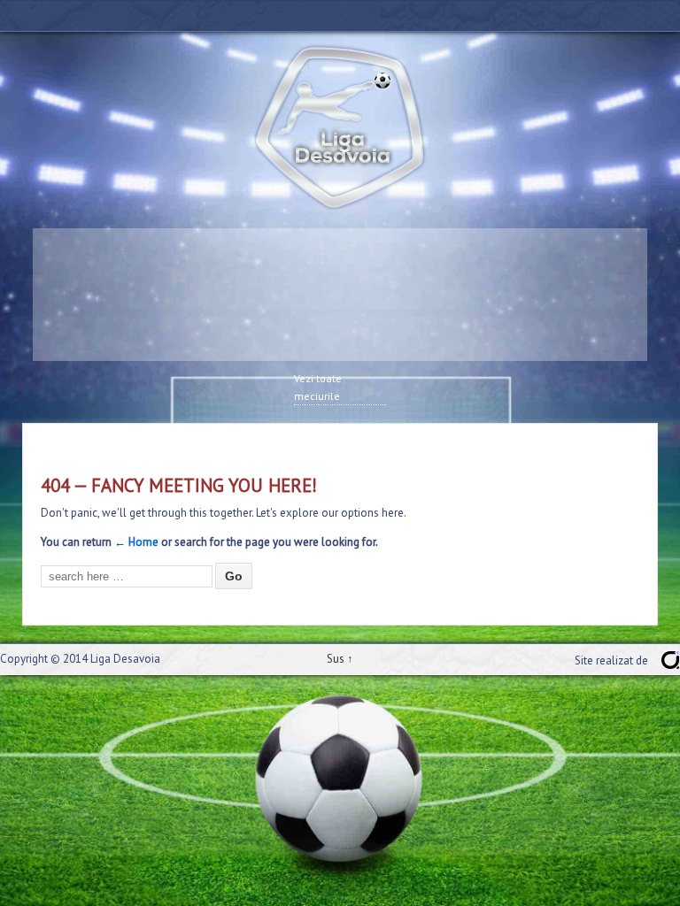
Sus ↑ (340, 658)
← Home (136, 541)
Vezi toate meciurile (318, 387)
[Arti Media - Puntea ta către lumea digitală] (670, 660)
